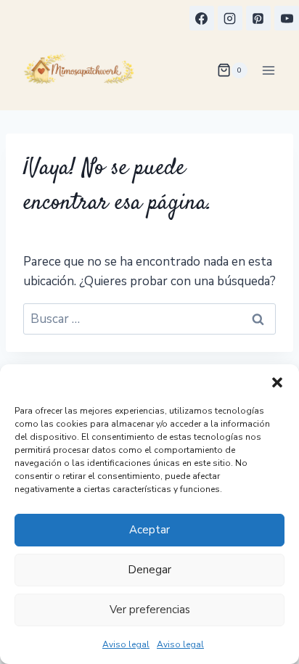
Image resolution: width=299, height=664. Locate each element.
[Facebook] (201, 18)
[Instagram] (230, 18)
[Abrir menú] (268, 70)
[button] (277, 382)
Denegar (149, 569)
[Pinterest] (258, 18)
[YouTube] (286, 18)
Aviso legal (126, 644)
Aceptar (149, 529)
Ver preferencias (150, 609)
